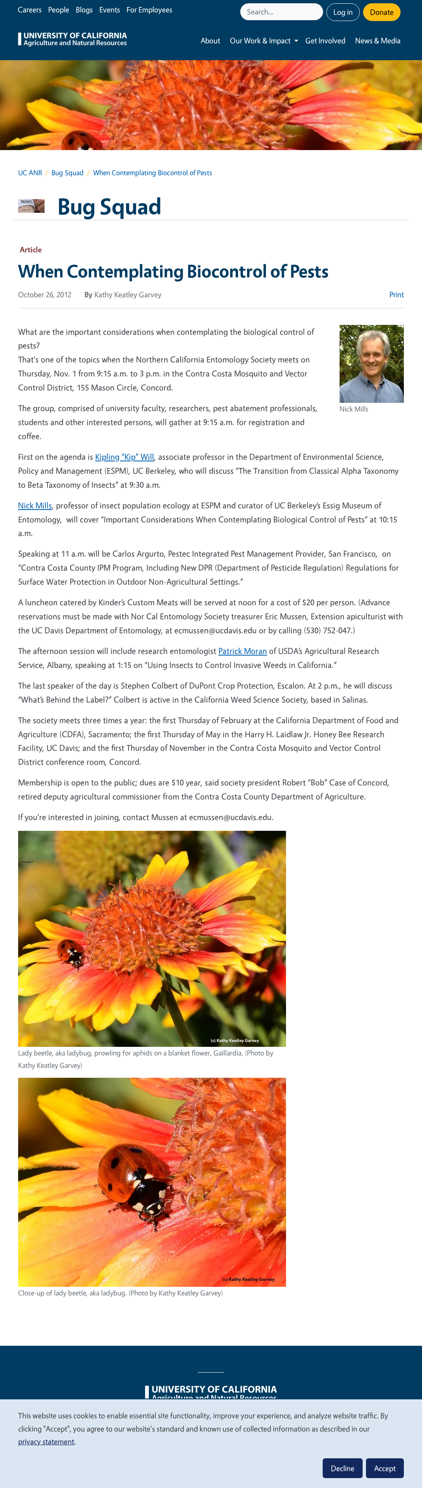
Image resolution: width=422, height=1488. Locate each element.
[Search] (317, 11)
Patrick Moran (242, 651)
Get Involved (325, 40)
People (58, 9)
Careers (30, 9)
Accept (385, 1468)
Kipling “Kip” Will (124, 456)
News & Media (378, 40)
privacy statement (46, 1441)
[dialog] (211, 1443)
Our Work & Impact (260, 40)
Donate (382, 12)
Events (109, 9)
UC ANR (30, 172)
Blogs (84, 9)
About (210, 40)
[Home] (72, 41)
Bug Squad (68, 172)
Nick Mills (35, 505)
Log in (343, 12)
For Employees (149, 9)
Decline (342, 1468)
